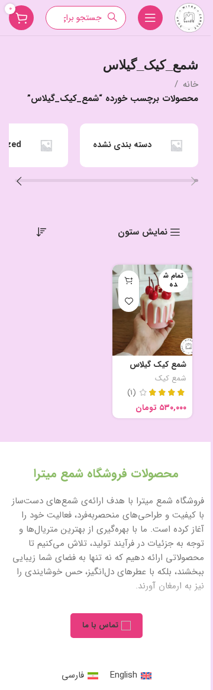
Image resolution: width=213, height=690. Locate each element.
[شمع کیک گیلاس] (152, 310)
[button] (193, 183)
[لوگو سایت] (189, 17)
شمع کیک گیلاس (158, 365)
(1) (131, 393)
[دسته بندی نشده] (139, 145)
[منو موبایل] (150, 18)
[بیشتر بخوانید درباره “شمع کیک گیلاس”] (128, 281)
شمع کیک (170, 379)
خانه (190, 84)
